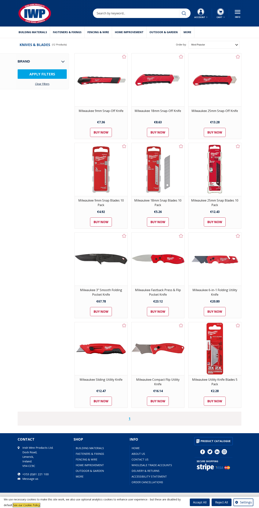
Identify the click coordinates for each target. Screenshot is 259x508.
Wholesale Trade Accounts (152, 465)
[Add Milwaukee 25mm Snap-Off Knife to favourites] (238, 56)
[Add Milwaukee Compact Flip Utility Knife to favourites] (181, 325)
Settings (246, 502)
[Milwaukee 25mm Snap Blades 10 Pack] (214, 169)
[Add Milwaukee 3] (124, 236)
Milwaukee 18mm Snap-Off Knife (158, 111)
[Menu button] (237, 13)
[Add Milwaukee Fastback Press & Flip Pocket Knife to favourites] (181, 236)
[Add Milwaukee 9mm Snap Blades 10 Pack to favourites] (124, 146)
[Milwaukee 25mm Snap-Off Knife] (214, 79)
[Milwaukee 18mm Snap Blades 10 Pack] (158, 169)
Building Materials (33, 32)
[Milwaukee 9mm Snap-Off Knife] (101, 79)
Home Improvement (129, 32)
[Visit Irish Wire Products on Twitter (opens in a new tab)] (210, 451)
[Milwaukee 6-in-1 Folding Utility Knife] (214, 259)
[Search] (184, 13)
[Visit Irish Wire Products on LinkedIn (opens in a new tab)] (217, 451)
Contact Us (140, 459)
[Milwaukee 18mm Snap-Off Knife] (158, 79)
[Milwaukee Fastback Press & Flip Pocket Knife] (158, 259)
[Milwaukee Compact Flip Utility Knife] (158, 348)
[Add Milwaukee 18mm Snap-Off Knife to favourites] (181, 56)
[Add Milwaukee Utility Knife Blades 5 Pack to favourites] (238, 325)
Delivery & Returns (145, 471)
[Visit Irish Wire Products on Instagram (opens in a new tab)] (224, 451)
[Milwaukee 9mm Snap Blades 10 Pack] (101, 169)
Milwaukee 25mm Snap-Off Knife (215, 111)
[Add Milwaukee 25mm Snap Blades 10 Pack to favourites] (238, 146)
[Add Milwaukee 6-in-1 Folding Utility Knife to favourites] (238, 236)
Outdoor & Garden (163, 32)
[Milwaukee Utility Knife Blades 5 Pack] (214, 348)
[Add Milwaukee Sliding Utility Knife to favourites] (124, 325)
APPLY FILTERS (42, 74)
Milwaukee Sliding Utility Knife (101, 379)
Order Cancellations (147, 482)
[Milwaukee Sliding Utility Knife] (101, 348)
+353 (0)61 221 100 (35, 474)
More (187, 32)
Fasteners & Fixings (67, 32)
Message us (30, 479)
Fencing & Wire (98, 32)
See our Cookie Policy (26, 505)
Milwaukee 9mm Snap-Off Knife (101, 111)
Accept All (199, 502)
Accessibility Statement (149, 476)
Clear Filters (42, 84)
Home (136, 448)
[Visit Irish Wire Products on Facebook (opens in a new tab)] (202, 451)
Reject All (221, 502)
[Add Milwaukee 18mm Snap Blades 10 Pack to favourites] (181, 146)
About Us (138, 454)
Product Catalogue (216, 441)
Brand (24, 61)
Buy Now (101, 132)
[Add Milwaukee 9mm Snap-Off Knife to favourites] (124, 56)
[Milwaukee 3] (101, 259)
